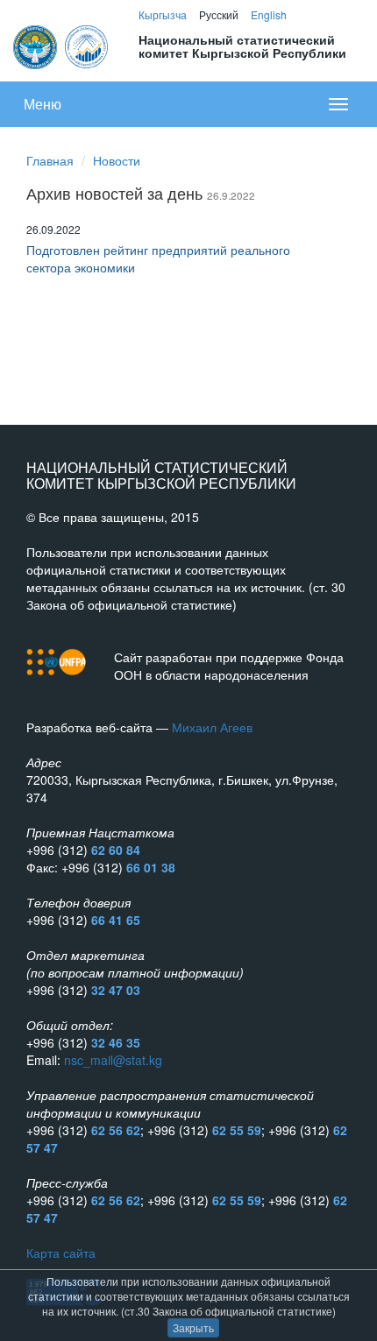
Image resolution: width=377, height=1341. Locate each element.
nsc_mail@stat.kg (113, 1060)
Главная (50, 160)
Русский (218, 14)
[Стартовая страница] (61, 44)
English (269, 14)
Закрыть (193, 1327)
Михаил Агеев (212, 727)
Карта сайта (61, 1252)
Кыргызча (163, 14)
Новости (116, 160)
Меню (42, 104)
